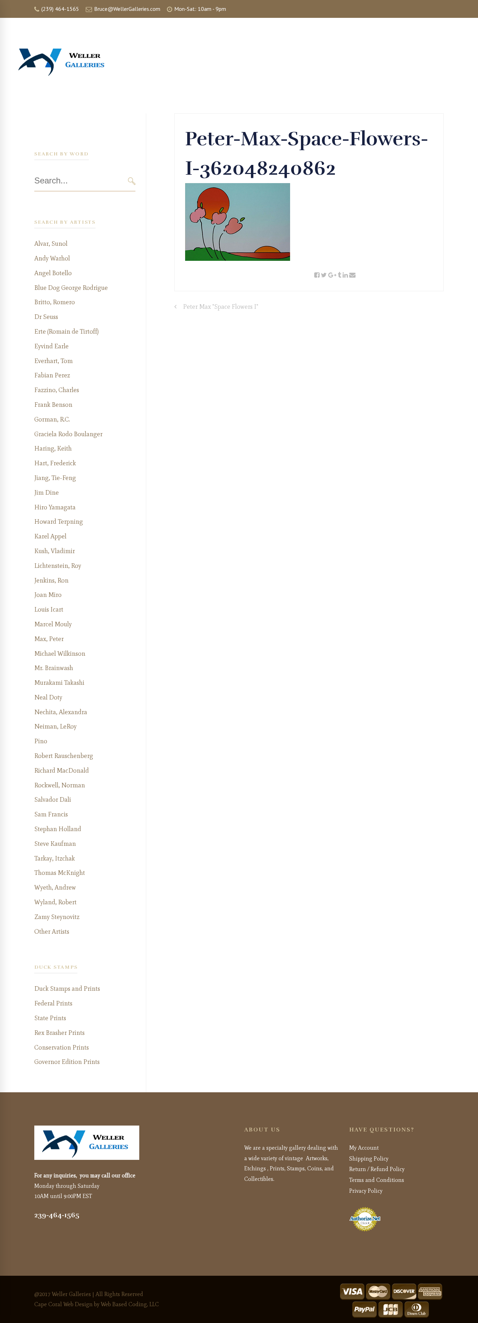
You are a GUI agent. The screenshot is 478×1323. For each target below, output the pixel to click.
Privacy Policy (365, 1191)
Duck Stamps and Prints (67, 989)
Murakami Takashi (59, 683)
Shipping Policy (368, 1158)
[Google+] (332, 275)
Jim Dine (46, 492)
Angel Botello (53, 273)
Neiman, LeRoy (55, 726)
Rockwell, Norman (59, 785)
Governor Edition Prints (67, 1062)
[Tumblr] (339, 275)
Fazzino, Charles (56, 390)
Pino (40, 741)
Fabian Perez (52, 375)
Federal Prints (53, 1003)
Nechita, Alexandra (60, 712)
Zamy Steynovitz (56, 917)
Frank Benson (53, 405)
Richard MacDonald (61, 770)
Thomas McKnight (59, 873)
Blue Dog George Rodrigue (71, 288)
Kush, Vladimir (54, 551)
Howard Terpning (58, 521)
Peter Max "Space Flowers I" (220, 307)
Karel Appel (50, 536)
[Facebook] (316, 275)
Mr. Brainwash (53, 668)
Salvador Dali (52, 799)
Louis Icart (48, 609)
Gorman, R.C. (52, 419)
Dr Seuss (46, 317)
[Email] (352, 275)
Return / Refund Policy (377, 1169)
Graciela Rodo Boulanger (68, 434)
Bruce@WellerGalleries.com (126, 8)
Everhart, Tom (53, 361)
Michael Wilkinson (59, 653)
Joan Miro (48, 595)
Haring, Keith (53, 448)
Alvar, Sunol (51, 244)
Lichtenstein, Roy (57, 566)
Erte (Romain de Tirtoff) (66, 331)
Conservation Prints (61, 1047)
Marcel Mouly (53, 624)
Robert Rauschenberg (63, 756)
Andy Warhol (52, 258)
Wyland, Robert (55, 902)
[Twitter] (324, 275)
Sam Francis (51, 814)
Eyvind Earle (51, 346)
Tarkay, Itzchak (54, 858)
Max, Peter (49, 639)
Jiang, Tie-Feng (55, 478)
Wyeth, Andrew (55, 887)
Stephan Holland (57, 829)
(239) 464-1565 (59, 8)
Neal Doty (48, 697)
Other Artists (51, 931)
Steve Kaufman (55, 844)
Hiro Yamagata (55, 507)
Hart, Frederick (55, 463)
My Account (364, 1147)
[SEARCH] (131, 181)
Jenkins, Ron (51, 580)
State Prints (50, 1018)
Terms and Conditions (376, 1180)
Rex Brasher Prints (59, 1033)
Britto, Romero (54, 302)
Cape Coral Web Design (63, 1304)
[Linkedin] (345, 275)
